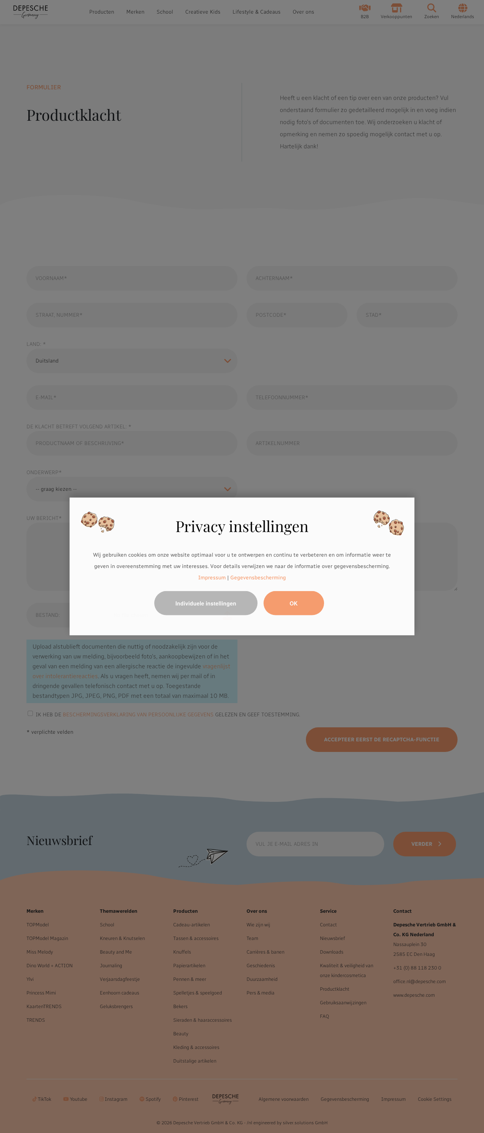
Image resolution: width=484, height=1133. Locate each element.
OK (294, 603)
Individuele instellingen (205, 603)
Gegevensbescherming (258, 577)
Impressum (212, 577)
